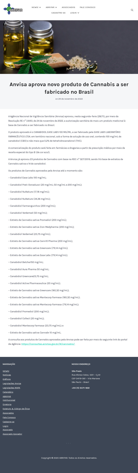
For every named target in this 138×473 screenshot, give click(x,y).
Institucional (9, 400)
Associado (8, 429)
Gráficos (7, 379)
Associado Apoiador (12, 434)
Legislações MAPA (11, 387)
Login (73, 13)
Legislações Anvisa (12, 383)
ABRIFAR (50, 7)
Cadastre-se (58, 13)
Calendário (8, 392)
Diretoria (7, 404)
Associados (68, 7)
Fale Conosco (87, 7)
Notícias (7, 375)
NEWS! (35, 7)
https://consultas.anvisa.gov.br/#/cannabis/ (48, 344)
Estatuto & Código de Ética (16, 408)
